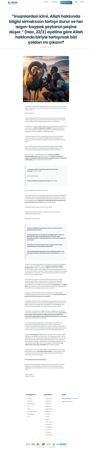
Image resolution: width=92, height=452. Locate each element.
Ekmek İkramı (48, 414)
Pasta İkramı (48, 432)
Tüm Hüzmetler (30, 403)
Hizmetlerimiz (48, 395)
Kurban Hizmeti (46, 449)
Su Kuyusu (47, 416)
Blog (76, 2)
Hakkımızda (54, 2)
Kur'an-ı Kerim (48, 422)
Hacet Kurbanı (48, 424)
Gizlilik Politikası (30, 414)
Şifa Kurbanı (48, 403)
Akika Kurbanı (48, 401)
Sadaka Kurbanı (48, 409)
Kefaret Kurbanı (49, 435)
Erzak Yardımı (48, 429)
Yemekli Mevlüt (48, 427)
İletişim (82, 2)
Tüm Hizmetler (67, 2)
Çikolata (47, 419)
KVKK (28, 416)
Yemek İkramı (48, 411)
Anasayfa (45, 2)
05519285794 (75, 398)
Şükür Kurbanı (48, 406)
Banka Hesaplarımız (31, 411)
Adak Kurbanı (48, 398)
